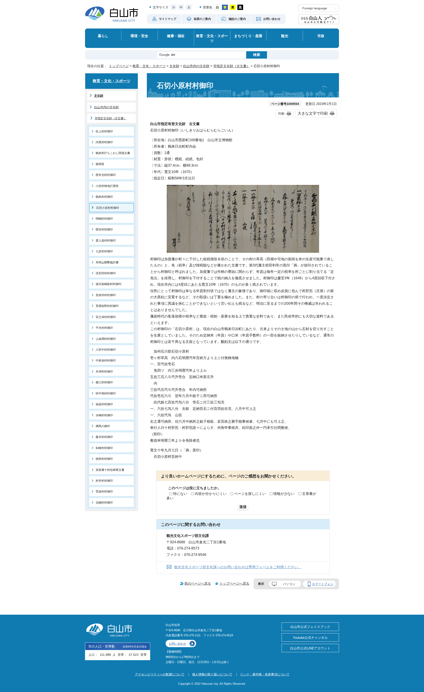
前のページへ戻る (197, 583)
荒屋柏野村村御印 (107, 306)
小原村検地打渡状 (107, 186)
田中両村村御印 (106, 393)
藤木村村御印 (104, 437)
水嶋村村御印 (104, 415)
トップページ (119, 66)
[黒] (240, 7)
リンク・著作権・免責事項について (265, 674)
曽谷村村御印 (104, 229)
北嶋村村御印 (104, 502)
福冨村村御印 (104, 404)
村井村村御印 (104, 480)
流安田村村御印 (106, 273)
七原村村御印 (104, 251)
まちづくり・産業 (248, 36)
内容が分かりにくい (211, 494)
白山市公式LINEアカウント (310, 648)
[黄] (233, 7)
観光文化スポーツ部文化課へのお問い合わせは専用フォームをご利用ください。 (237, 567)
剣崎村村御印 (104, 448)
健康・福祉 (176, 36)
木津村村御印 (104, 371)
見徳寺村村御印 (106, 295)
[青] (225, 7)
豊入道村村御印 (106, 240)
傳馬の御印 (103, 426)
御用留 (100, 164)
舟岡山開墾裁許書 (107, 262)
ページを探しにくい (250, 494)
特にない (180, 494)
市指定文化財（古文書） (231, 66)
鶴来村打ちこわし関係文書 (113, 153)
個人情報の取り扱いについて (212, 674)
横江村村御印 (104, 382)
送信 (242, 507)
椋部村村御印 (104, 458)
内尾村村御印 (104, 142)
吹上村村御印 (104, 131)
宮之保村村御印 (106, 317)
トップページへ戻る (234, 583)
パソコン (289, 584)
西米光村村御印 (106, 175)
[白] (217, 7)
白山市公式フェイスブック (310, 627)
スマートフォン (322, 584)
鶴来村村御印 (104, 196)
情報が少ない (284, 494)
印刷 (281, 113)
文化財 (174, 66)
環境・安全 (139, 36)
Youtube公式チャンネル (310, 637)
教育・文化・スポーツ (212, 38)
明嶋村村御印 (104, 218)
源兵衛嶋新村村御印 (108, 284)
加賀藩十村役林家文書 (110, 469)
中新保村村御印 (106, 360)
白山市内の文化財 (196, 66)
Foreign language (314, 8)
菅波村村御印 (104, 491)
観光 (284, 36)
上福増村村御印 (106, 338)
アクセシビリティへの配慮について (159, 674)
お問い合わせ (177, 643)
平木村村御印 (104, 327)
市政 (320, 36)
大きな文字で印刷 (313, 113)
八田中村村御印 (106, 349)
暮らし (103, 36)
